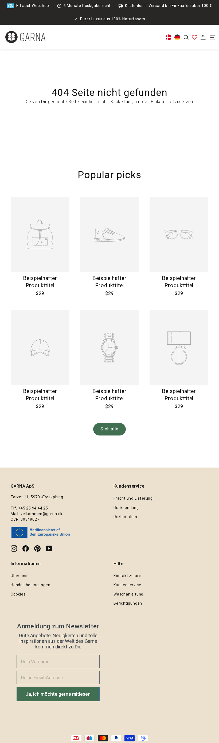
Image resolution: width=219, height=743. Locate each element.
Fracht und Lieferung (133, 498)
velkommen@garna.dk (41, 514)
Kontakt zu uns (128, 576)
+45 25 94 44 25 (33, 508)
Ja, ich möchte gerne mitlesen (58, 694)
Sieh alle (109, 428)
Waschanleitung (128, 594)
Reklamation (125, 517)
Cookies (18, 594)
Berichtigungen (128, 603)
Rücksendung (126, 507)
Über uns (19, 576)
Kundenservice (127, 585)
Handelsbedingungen (30, 585)
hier (128, 101)
